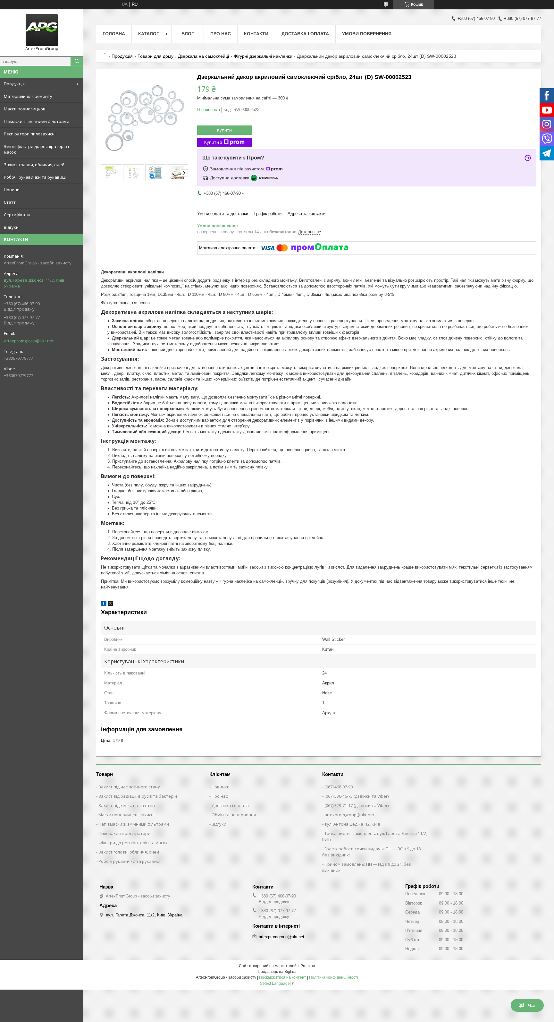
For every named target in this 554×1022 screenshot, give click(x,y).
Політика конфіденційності (333, 977)
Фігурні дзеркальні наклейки (263, 56)
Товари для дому (155, 56)
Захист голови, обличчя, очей (34, 164)
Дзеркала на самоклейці (203, 56)
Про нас (220, 33)
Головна (114, 33)
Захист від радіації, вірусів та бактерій (137, 796)
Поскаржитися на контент (282, 977)
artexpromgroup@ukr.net (29, 341)
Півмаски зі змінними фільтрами (36, 121)
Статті (10, 202)
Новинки (221, 787)
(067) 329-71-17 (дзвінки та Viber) (356, 805)
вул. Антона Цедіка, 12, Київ (352, 824)
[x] (110, 604)
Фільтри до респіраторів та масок (133, 843)
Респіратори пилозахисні (29, 134)
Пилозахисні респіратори (124, 833)
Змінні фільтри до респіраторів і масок (36, 149)
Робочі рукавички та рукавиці (35, 177)
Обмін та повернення (234, 815)
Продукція (14, 84)
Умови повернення (366, 33)
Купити (224, 130)
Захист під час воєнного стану (129, 787)
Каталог (148, 33)
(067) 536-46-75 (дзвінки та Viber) (356, 796)
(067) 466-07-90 (338, 787)
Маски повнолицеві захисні (126, 815)
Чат (532, 1005)
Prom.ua (307, 966)
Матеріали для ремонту (28, 96)
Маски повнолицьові (25, 109)
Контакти (256, 33)
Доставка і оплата (305, 33)
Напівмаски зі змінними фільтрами (133, 824)
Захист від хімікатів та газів (126, 805)
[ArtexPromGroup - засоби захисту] (42, 30)
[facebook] (103, 604)
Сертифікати (17, 215)
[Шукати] (77, 61)
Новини (12, 190)
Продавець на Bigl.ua (277, 971)
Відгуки (11, 227)
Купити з (213, 142)
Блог (187, 33)
